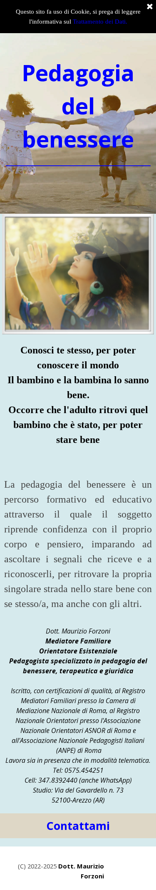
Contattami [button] (78, 825)
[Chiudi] (150, 7)
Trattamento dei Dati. (100, 21)
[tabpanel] (78, 121)
